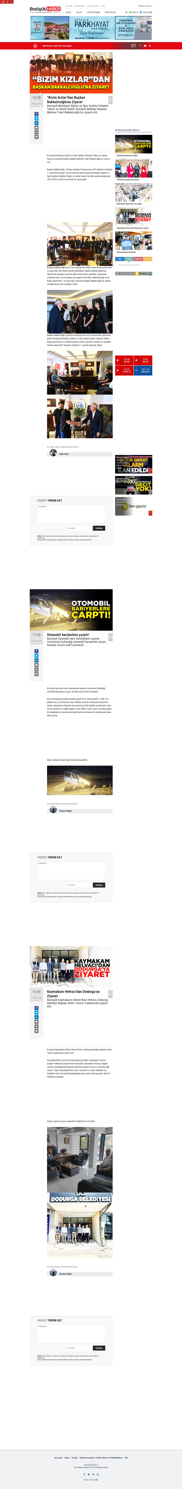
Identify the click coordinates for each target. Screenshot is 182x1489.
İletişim (75, 1458)
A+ (110, 98)
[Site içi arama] (149, 45)
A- (110, 102)
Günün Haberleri (93, 6)
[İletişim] (145, 45)
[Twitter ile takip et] (88, 1474)
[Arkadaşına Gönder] (37, 128)
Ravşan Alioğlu (65, 811)
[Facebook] (37, 114)
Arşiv (103, 6)
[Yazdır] (37, 132)
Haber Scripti (89, 1480)
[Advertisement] (77, 132)
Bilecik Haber (80, 6)
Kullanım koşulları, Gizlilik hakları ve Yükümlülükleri (101, 1458)
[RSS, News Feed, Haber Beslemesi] (93, 1474)
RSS (126, 1458)
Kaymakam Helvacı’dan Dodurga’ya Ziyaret (61, 46)
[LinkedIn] (37, 123)
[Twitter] (37, 119)
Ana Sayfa (69, 6)
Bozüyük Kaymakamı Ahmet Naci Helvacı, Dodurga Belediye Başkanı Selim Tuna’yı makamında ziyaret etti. (77, 1003)
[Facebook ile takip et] (84, 1474)
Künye (67, 1458)
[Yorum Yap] (37, 137)
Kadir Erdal (63, 454)
